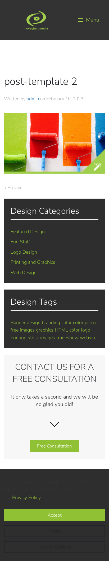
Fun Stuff (20, 241)
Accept (55, 515)
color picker (85, 322)
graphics (44, 330)
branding (51, 322)
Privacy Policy (26, 497)
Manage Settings (54, 547)
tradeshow (67, 337)
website (88, 337)
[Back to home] (36, 20)
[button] (88, 20)
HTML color (67, 330)
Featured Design (28, 231)
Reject (54, 531)
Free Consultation (54, 446)
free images (23, 330)
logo (85, 330)
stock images (41, 337)
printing (18, 337)
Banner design (25, 322)
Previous (16, 188)
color (66, 322)
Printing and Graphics (33, 262)
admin (33, 99)
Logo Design (24, 252)
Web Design (24, 272)
